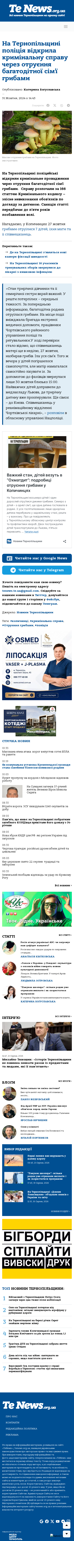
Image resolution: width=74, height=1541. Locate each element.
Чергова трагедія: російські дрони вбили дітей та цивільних (35, 850)
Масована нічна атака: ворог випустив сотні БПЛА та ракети (35, 753)
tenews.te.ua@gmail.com (20, 590)
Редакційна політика (21, 1428)
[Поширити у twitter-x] (55, 105)
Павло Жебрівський (35, 1099)
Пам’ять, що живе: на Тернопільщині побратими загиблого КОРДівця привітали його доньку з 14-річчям (36, 822)
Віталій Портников (34, 1138)
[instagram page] (68, 1521)
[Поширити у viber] (61, 105)
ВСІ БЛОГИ (65, 1081)
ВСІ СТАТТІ (65, 935)
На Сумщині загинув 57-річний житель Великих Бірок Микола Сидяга (47, 789)
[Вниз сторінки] (66, 1534)
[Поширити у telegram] (68, 105)
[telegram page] (63, 1521)
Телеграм (50, 603)
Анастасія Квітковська (37, 956)
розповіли (55, 413)
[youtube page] (57, 1521)
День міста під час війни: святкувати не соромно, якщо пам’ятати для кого (33, 1357)
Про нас (11, 1416)
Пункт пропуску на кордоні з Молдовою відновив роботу (35, 779)
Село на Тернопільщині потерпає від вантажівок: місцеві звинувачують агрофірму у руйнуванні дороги (37, 1310)
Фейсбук (52, 599)
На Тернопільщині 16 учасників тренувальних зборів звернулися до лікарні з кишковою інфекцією (33, 268)
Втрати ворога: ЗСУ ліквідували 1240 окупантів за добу (35, 808)
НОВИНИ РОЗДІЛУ (60, 1211)
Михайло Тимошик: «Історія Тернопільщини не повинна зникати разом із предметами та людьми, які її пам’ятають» (36, 1063)
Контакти (12, 1422)
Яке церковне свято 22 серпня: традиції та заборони (30, 863)
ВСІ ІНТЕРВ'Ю (63, 1016)
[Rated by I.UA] (60, 1535)
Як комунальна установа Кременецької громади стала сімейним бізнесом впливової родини (36, 766)
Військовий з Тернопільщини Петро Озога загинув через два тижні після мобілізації (35, 1298)
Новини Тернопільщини (35, 612)
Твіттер (41, 595)
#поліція (41, 625)
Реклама (12, 1434)
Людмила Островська (37, 980)
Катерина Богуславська (42, 89)
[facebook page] (47, 1521)
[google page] (41, 1521)
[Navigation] (65, 26)
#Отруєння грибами (17, 625)
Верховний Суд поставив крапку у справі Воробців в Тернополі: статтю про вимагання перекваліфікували (36, 1369)
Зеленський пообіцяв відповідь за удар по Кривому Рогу (36, 876)
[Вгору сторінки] (66, 1525)
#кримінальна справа (46, 621)
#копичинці (19, 621)
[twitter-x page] (52, 1521)
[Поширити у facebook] (48, 105)
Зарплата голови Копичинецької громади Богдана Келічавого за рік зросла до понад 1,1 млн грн (37, 1333)
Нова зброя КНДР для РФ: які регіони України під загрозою (34, 837)
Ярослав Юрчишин (34, 1120)
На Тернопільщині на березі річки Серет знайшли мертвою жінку (33, 1321)
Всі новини (63, 885)
